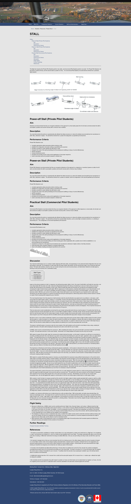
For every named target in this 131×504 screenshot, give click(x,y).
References (36, 63)
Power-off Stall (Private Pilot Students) (41, 41)
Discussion (36, 59)
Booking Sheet (33, 467)
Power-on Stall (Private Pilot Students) (41, 47)
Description (36, 44)
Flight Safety (37, 60)
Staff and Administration (72, 24)
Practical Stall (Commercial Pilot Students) (42, 53)
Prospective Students (47, 24)
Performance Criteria (39, 45)
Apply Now (84, 24)
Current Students (59, 24)
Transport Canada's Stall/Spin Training (39, 426)
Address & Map (49, 467)
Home (30, 24)
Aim (34, 42)
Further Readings (38, 62)
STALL (31, 39)
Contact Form (41, 467)
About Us (36, 24)
